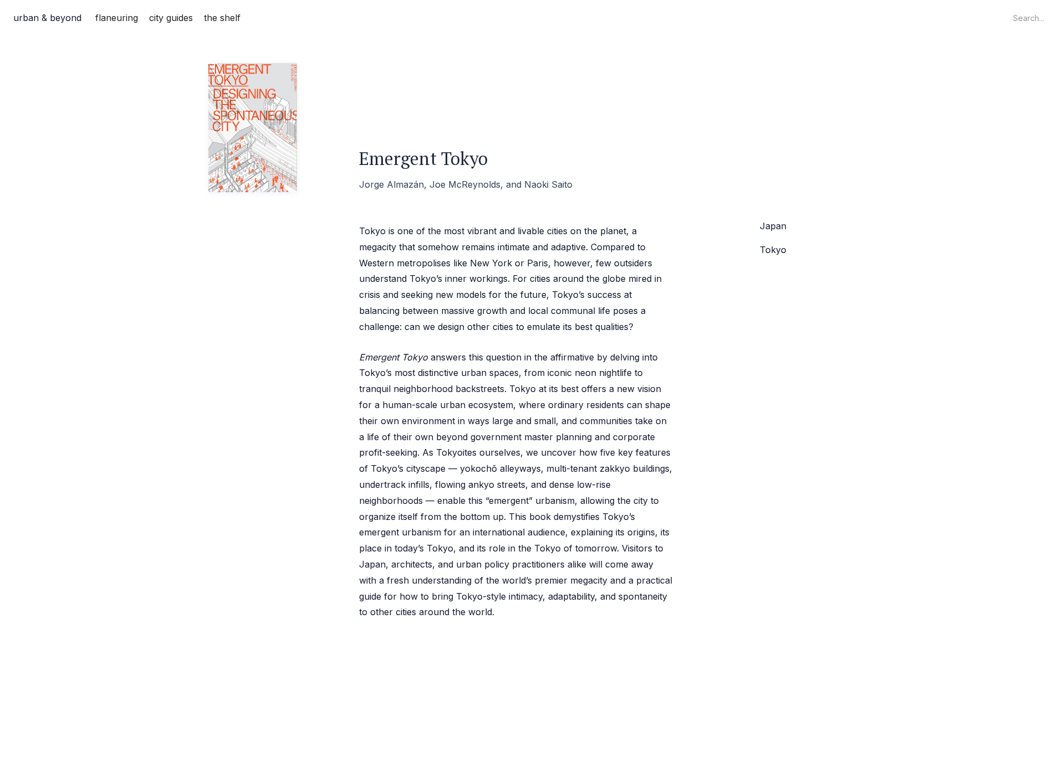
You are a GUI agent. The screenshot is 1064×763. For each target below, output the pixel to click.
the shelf (222, 17)
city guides (171, 17)
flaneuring (116, 17)
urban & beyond (47, 17)
